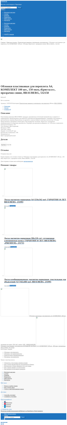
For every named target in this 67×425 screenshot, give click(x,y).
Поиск (19, 7)
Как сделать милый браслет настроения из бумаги (19, 364)
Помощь (6, 15)
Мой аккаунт (8, 18)
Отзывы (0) (7, 109)
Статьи (6, 14)
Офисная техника (11, 42)
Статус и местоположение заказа (14, 389)
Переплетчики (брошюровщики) (14, 355)
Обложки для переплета (11, 352)
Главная (3, 42)
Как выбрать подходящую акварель (14, 369)
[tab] (35, 106)
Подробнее (13, 247)
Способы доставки (9, 395)
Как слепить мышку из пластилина (14, 367)
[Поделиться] (3, 422)
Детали (6, 108)
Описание (7, 106)
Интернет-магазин (9, 12)
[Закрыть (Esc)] (1, 422)
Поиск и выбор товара (11, 386)
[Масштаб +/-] (6, 422)
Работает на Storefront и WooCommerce (31, 411)
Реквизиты (7, 17)
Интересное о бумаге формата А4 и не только (17, 366)
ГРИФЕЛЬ (4, 1)
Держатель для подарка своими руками (16, 363)
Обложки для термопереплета (13, 354)
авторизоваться (28, 161)
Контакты (7, 20)
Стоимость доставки (10, 396)
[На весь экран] (5, 422)
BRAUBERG (58, 103)
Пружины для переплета (11, 357)
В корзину (13, 206)
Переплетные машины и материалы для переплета (33, 42)
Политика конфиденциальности (10, 411)
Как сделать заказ (9, 387)
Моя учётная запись (10, 414)
